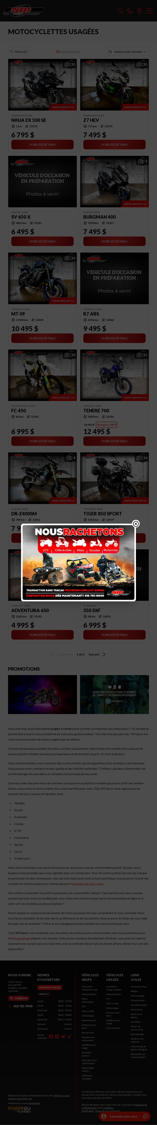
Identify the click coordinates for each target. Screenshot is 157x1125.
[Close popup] (136, 523)
